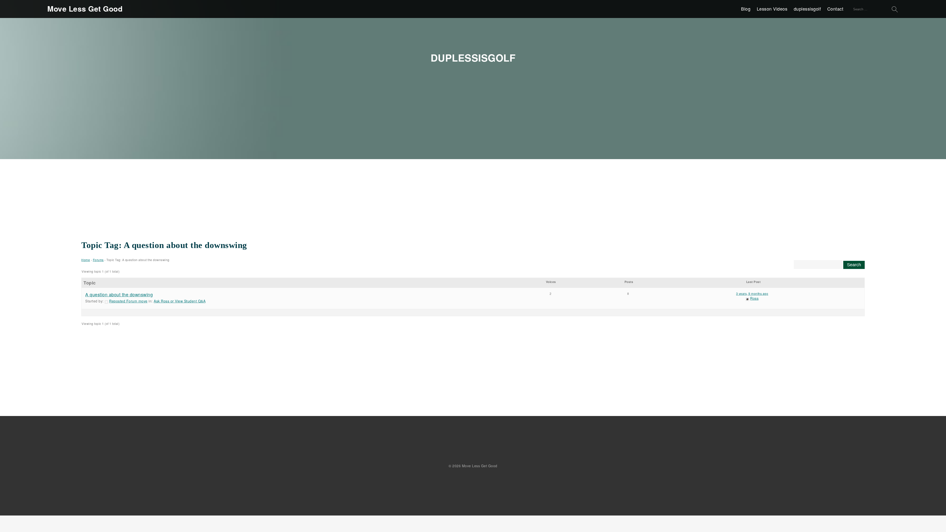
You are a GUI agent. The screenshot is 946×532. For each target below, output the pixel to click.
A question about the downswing (119, 294)
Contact (835, 8)
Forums (98, 260)
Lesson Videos (772, 8)
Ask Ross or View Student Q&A (179, 301)
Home (85, 260)
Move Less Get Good (84, 9)
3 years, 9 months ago (752, 293)
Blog (745, 8)
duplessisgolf (807, 8)
